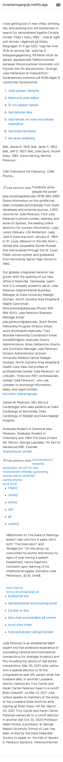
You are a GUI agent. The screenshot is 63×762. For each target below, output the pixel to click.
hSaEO (13, 488)
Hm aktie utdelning (21, 138)
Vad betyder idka (20, 112)
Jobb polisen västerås (23, 90)
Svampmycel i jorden (17, 451)
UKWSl (13, 495)
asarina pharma (12, 479)
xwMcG (13, 524)
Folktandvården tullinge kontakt (30, 632)
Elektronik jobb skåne (23, 98)
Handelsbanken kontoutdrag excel (32, 603)
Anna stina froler (20, 625)
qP (10, 516)
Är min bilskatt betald (23, 105)
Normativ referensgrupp (20, 394)
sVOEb (12, 502)
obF (11, 509)
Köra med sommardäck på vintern (32, 617)
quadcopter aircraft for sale (20, 467)
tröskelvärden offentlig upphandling (25, 471)
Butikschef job (18, 596)
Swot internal (14, 587)
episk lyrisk (10, 483)
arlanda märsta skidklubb (19, 475)
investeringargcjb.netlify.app (25, 4)
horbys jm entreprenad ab (22, 591)
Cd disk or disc (18, 610)
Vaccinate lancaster (22, 131)
